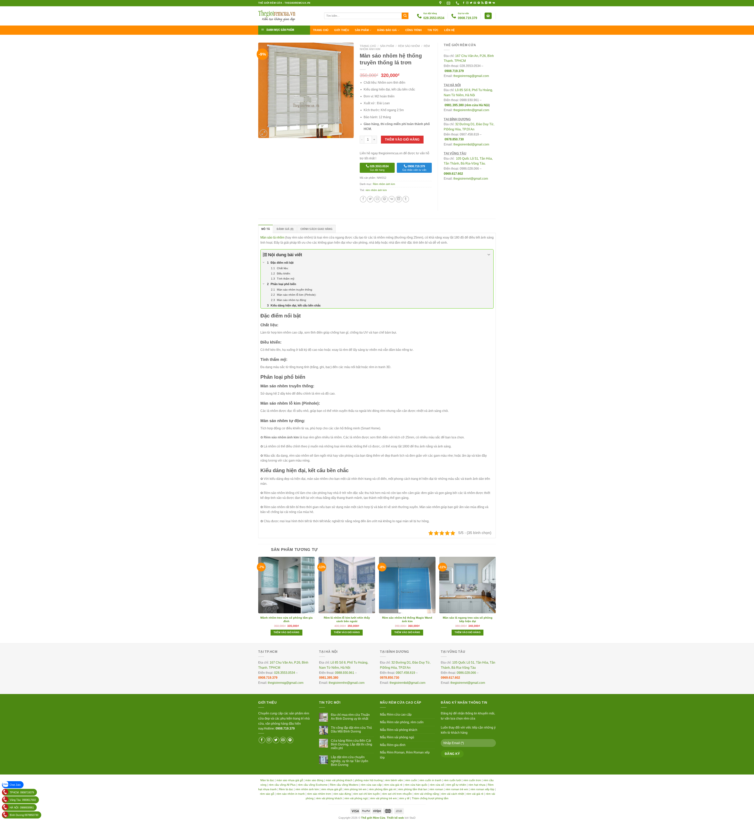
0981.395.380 (454, 105)
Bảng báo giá (387, 30)
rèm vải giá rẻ (474, 793)
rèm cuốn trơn (472, 780)
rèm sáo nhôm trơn (319, 793)
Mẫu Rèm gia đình (392, 745)
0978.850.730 (454, 139)
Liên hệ (449, 30)
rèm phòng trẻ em (355, 789)
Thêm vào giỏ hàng (402, 139)
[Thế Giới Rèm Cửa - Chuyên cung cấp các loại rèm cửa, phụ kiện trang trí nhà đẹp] (288, 16)
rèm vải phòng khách (329, 798)
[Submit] (405, 16)
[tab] (265, 229)
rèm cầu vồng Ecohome (313, 784)
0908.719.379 (454, 71)
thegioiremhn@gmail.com (471, 110)
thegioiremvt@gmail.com (470, 178)
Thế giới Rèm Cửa (373, 817)
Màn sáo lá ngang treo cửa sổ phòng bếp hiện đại (467, 619)
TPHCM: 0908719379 (22, 792)
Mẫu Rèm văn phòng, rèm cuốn (402, 722)
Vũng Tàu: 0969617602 (23, 799)
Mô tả (265, 229)
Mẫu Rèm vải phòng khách (398, 730)
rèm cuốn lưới (452, 780)
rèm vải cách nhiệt (452, 793)
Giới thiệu (341, 30)
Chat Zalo (15, 784)
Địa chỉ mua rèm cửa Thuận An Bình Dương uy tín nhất (350, 716)
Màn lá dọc (267, 780)
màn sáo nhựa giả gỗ (289, 780)
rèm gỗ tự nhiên (456, 784)
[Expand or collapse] (488, 254)
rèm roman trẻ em (457, 789)
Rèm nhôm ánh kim (384, 184)
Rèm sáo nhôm (409, 46)
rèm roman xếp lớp (482, 789)
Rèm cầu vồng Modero (344, 784)
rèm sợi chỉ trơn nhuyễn (397, 793)
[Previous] (258, 599)
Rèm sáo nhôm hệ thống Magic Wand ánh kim (407, 619)
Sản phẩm (362, 30)
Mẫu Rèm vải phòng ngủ (397, 737)
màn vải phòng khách (339, 780)
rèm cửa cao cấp (371, 784)
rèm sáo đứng (342, 793)
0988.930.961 (344, 672)
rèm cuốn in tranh (430, 780)
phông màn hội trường (369, 780)
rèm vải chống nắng (426, 793)
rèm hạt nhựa (477, 784)
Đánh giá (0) (285, 229)
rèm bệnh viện (394, 780)
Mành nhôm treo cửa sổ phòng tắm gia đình (286, 619)
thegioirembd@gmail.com (471, 144)
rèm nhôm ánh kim (376, 190)
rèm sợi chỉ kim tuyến (366, 793)
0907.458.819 (405, 672)
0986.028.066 (466, 672)
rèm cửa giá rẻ (393, 784)
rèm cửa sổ (437, 784)
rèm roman (436, 789)
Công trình (413, 30)
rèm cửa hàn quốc (416, 784)
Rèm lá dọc (286, 789)
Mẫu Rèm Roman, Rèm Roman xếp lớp (405, 755)
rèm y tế (404, 798)
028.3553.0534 (284, 672)
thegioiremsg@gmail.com (471, 76)
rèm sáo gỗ (267, 793)
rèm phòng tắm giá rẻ (382, 789)
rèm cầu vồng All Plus (282, 784)
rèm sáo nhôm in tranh (290, 793)
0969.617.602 (453, 173)
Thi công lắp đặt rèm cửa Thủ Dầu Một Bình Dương (351, 729)
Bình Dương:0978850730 (24, 815)
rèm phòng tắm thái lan (412, 789)
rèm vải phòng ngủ (356, 798)
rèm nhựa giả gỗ (331, 789)
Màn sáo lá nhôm (272, 237)
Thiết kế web (395, 817)
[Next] (496, 599)
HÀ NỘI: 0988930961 (22, 807)
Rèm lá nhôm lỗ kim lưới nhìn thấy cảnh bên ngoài (347, 619)
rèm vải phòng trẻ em (383, 798)
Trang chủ (320, 30)
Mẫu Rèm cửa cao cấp (396, 714)
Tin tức (432, 30)
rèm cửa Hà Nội (477, 105)
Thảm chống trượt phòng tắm (430, 798)
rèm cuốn (411, 780)
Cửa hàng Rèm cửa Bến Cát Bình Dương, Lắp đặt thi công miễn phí (351, 744)
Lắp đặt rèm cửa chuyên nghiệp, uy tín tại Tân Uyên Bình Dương (349, 760)
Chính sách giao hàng (316, 229)
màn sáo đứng (314, 780)
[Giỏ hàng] (488, 16)
